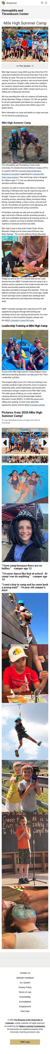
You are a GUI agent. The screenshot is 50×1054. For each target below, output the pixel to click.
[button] (46, 430)
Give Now (25, 1011)
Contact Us (25, 973)
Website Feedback (25, 978)
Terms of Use (25, 992)
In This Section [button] (23, 66)
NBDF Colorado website (35, 405)
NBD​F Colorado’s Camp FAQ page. (19, 320)
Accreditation (25, 1002)
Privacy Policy (25, 987)
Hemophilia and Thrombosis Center (15, 12)
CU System (25, 982)
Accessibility (25, 997)
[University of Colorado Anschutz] (9, 3)
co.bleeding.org (21, 116)
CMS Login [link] (25, 1042)
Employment (25, 1006)
